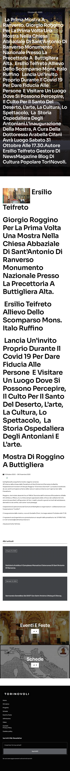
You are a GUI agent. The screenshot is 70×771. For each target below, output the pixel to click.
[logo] (16, 693)
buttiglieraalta (8, 482)
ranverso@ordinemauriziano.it (19, 520)
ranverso (35, 482)
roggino (29, 482)
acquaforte (17, 482)
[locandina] (7, 478)
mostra (23, 482)
